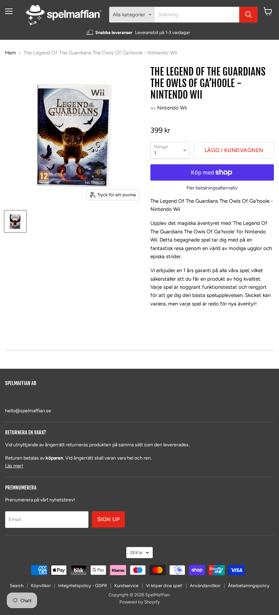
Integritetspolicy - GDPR (82, 585)
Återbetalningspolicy (248, 585)
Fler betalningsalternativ (211, 188)
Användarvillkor (205, 585)
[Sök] (248, 14)
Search (16, 585)
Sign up (108, 519)
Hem (10, 53)
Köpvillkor (41, 585)
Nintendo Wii (172, 108)
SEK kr (136, 552)
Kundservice (126, 585)
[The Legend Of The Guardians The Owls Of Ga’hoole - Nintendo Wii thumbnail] (15, 221)
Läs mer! (14, 466)
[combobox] (197, 14)
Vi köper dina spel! (164, 585)
